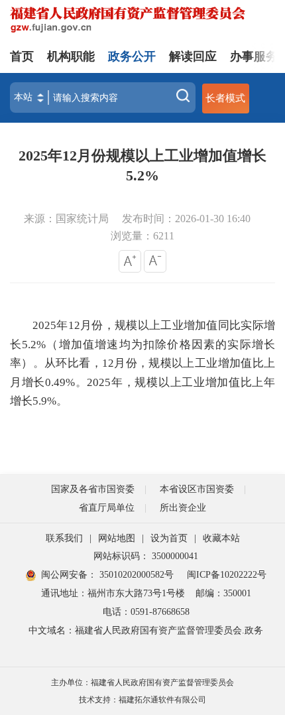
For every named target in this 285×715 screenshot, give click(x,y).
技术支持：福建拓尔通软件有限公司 (142, 699)
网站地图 (116, 538)
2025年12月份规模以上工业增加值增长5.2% (142, 165)
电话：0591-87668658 (146, 612)
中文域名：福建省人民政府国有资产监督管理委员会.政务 (145, 630)
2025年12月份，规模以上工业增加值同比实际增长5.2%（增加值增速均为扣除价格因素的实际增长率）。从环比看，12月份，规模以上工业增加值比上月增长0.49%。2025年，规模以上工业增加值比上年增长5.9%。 (142, 363)
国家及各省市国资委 (93, 489)
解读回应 (193, 56)
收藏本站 (221, 538)
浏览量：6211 (142, 235)
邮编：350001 (223, 593)
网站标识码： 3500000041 (145, 556)
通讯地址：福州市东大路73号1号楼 (113, 593)
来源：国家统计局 (66, 218)
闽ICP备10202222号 (226, 575)
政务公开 (132, 56)
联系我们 (64, 538)
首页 (22, 56)
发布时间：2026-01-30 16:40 (186, 218)
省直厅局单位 (107, 508)
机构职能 (71, 56)
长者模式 (225, 97)
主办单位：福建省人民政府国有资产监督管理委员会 (142, 682)
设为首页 (169, 538)
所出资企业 (183, 508)
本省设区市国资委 (197, 489)
